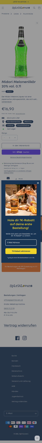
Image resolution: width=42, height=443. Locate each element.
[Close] (38, 183)
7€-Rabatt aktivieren (21, 251)
